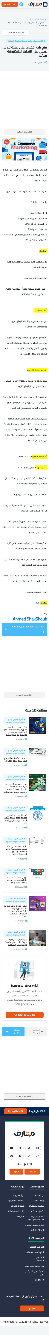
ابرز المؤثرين (39, 1279)
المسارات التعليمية (16, 1200)
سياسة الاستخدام (36, 1205)
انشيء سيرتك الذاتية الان (24, 1015)
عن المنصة (39, 1195)
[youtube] (11, 1148)
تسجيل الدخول (9, 4)
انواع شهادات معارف (34, 1252)
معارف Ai (20, 1216)
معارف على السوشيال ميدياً (34, 1273)
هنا (37, 603)
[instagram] (28, 1156)
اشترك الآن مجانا (15, 1111)
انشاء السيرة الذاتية (16, 1211)
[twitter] (28, 1148)
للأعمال (32, 1172)
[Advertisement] (24, 103)
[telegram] (11, 1156)
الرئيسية (43, 19)
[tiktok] (37, 1156)
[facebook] (37, 1148)
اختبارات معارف (17, 1205)
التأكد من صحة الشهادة (37, 1259)
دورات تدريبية (18, 1195)
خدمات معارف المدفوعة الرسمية (36, 1218)
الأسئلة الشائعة (37, 1230)
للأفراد (16, 1172)
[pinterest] (20, 1156)
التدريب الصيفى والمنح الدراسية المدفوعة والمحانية (27, 24)
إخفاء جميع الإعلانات (24, 132)
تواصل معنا (39, 1200)
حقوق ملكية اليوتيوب (34, 1224)
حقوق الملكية (37, 1211)
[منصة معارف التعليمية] (35, 4)
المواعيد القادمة (36, 1246)
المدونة (33, 19)
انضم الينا (32, 1308)
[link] (30, 619)
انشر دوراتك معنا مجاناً (34, 1265)
